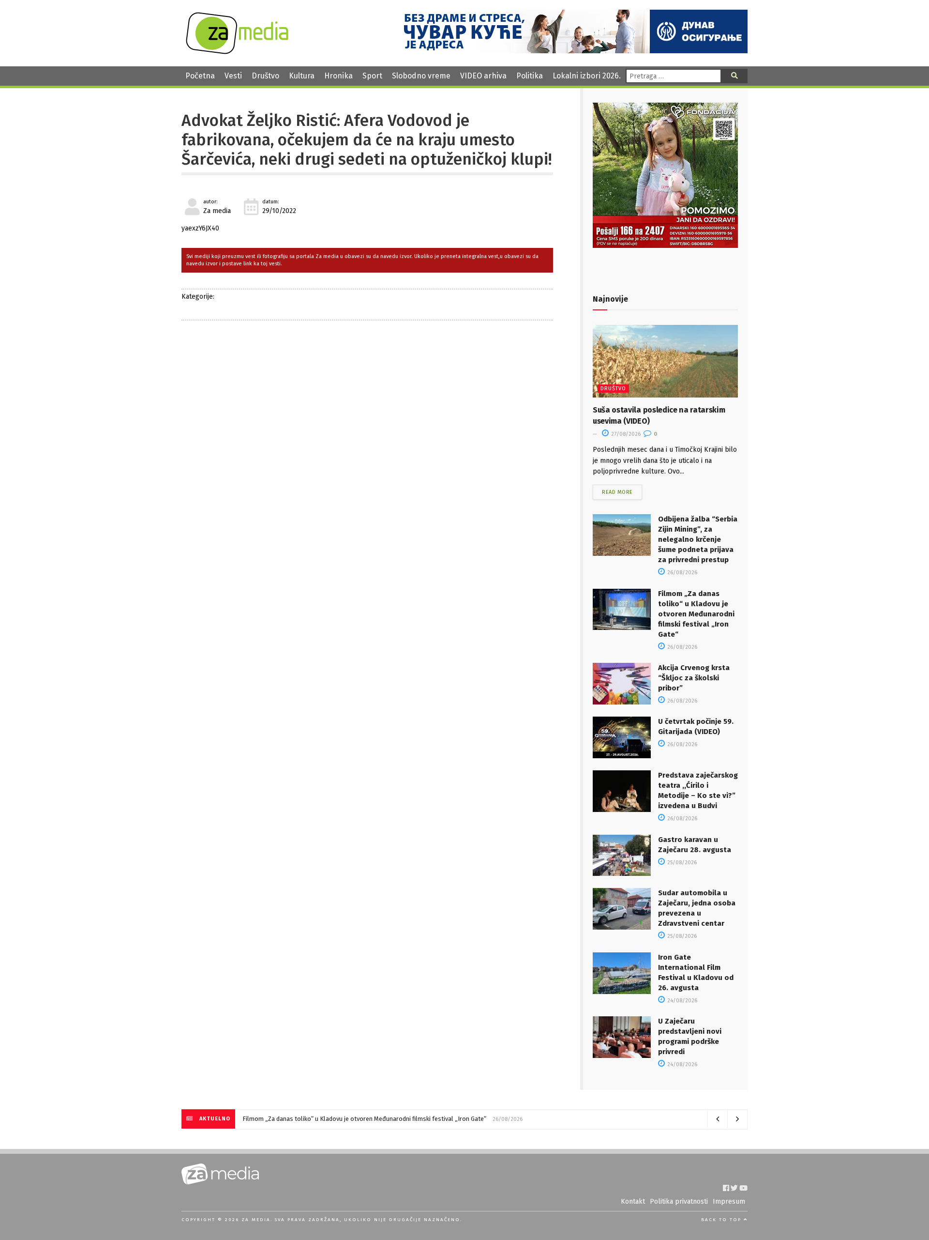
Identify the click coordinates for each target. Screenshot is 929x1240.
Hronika (338, 75)
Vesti (233, 75)
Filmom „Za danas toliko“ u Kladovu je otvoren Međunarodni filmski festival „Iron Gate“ (696, 614)
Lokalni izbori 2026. (587, 75)
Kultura (302, 75)
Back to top (722, 1220)
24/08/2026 (681, 1000)
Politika (529, 75)
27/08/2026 (625, 434)
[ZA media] (237, 51)
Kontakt (633, 1201)
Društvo (265, 75)
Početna (200, 75)
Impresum (729, 1201)
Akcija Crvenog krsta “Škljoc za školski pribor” (694, 677)
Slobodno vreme (421, 75)
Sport (372, 75)
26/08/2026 (681, 572)
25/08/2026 (681, 862)
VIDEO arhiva (483, 75)
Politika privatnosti (679, 1201)
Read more (617, 492)
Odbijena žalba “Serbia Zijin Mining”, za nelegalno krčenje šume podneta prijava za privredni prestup (697, 539)
